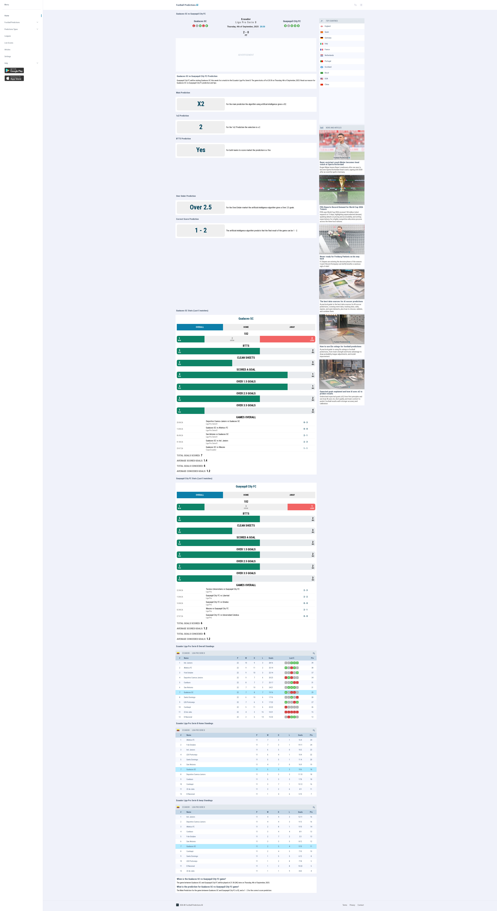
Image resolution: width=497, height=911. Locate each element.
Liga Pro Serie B (198, 653)
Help (23, 64)
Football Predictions (23, 23)
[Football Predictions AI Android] (22, 70)
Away (292, 327)
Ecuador (186, 653)
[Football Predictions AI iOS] (22, 78)
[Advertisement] (246, 55)
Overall (200, 327)
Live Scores (9, 43)
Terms (345, 905)
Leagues (8, 36)
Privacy (352, 905)
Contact (361, 905)
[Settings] (355, 5)
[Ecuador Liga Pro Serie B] (314, 653)
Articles (7, 49)
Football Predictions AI (194, 905)
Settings (8, 56)
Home (7, 16)
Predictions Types (23, 30)
